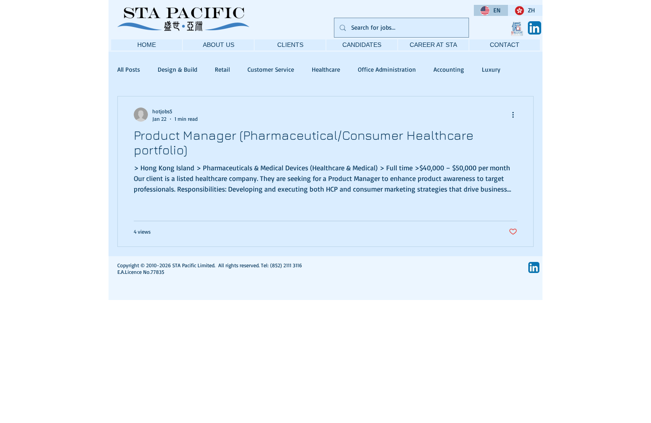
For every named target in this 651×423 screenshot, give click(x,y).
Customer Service (271, 69)
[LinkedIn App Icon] (534, 28)
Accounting (449, 69)
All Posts (128, 69)
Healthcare (326, 69)
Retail (222, 69)
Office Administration (387, 69)
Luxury (491, 69)
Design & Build (177, 69)
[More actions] (516, 114)
